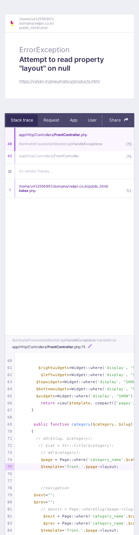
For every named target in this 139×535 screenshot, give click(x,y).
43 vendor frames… (35, 171)
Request (51, 120)
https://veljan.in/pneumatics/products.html (59, 81)
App (73, 120)
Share (115, 120)
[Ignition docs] (14, 24)
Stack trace (22, 120)
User (92, 120)
